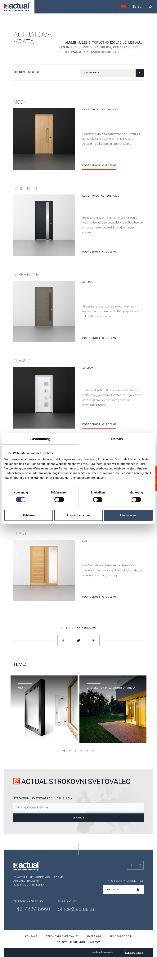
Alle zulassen (128, 515)
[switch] (59, 499)
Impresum (94, 936)
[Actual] (17, 6)
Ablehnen (28, 515)
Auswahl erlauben (78, 515)
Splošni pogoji (121, 936)
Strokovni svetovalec (62, 936)
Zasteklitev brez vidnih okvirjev (113, 678)
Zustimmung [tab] (40, 439)
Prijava (112, 889)
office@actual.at (77, 909)
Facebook (131, 865)
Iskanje (78, 817)
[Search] (150, 6)
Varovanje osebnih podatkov (78, 941)
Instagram (139, 865)
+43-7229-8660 (31, 909)
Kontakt (31, 936)
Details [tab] (117, 439)
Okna (44, 678)
